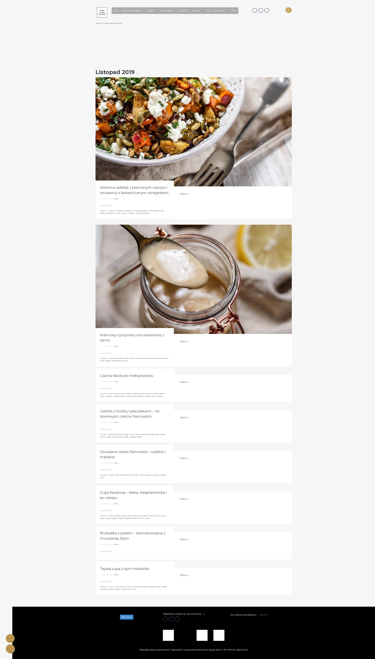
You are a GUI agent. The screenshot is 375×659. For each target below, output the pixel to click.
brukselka (119, 211)
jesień (158, 587)
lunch (149, 211)
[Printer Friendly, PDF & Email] (10, 638)
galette (112, 434)
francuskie (133, 475)
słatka (102, 213)
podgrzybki (154, 434)
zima (128, 589)
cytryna (112, 358)
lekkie (144, 211)
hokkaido (151, 587)
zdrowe (139, 213)
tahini (166, 358)
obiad (155, 211)
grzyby (119, 434)
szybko (118, 213)
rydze (108, 437)
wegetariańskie (135, 437)
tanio (124, 213)
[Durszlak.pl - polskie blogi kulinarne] (202, 635)
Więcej (193, 129)
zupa (147, 518)
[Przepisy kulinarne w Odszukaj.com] (218, 635)
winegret (131, 213)
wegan (108, 361)
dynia (130, 587)
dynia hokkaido (140, 587)
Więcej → (185, 193)
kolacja (138, 211)
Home (98, 23)
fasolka (149, 393)
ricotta (102, 437)
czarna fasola (126, 393)
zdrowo (146, 213)
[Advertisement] (194, 46)
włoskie (134, 518)
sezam (149, 358)
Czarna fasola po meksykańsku (126, 375)
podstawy (149, 475)
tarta (121, 437)
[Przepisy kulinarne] (168, 635)
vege (108, 518)
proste (161, 211)
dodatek (128, 211)
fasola (142, 393)
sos (154, 358)
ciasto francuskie (121, 475)
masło (141, 475)
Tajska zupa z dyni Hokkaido (124, 569)
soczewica (110, 213)
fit (133, 211)
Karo (116, 199)
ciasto (111, 475)
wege (126, 437)
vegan (102, 518)
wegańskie (116, 361)
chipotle (116, 393)
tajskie (111, 589)
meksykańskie (119, 396)
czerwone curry (120, 587)
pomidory (143, 516)
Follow (128, 617)
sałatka (141, 396)
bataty (112, 211)
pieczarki (144, 434)
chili (110, 393)
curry (111, 587)
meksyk (109, 396)
